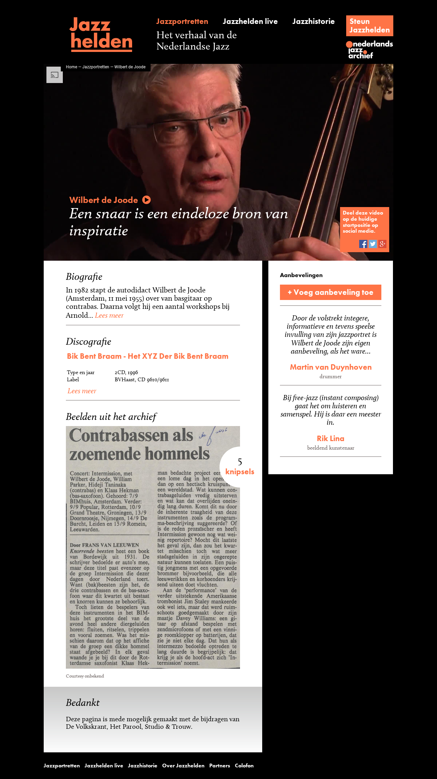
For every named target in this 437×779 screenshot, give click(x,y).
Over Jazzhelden (183, 766)
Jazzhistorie (314, 21)
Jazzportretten (182, 21)
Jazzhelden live (250, 21)
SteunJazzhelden (370, 25)
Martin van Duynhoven (331, 367)
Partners (219, 766)
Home (71, 66)
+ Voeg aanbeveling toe (330, 292)
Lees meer (108, 315)
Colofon (244, 766)
